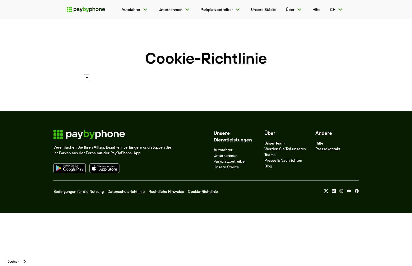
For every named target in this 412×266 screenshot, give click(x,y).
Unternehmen (225, 155)
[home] (85, 9)
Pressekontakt (327, 148)
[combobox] (17, 261)
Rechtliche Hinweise (166, 191)
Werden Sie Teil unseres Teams (285, 151)
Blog (268, 166)
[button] (135, 9)
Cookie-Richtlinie (203, 191)
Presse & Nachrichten (283, 160)
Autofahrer (223, 149)
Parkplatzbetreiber (230, 161)
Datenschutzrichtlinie (126, 191)
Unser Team (274, 143)
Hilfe (319, 143)
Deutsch (13, 261)
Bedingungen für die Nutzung (78, 191)
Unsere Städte (226, 167)
